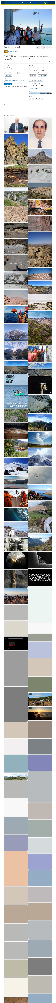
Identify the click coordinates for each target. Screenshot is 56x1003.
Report (50, 61)
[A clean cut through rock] (16, 579)
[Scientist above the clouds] (40, 604)
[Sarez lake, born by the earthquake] (16, 763)
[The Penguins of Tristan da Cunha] (16, 529)
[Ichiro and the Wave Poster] (16, 391)
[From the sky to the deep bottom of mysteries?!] (16, 351)
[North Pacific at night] (40, 385)
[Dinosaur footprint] (16, 932)
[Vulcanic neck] (16, 776)
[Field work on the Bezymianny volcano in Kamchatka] (16, 466)
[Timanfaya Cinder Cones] (40, 828)
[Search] (3, 2)
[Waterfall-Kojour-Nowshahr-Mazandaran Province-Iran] (40, 786)
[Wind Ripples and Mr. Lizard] (16, 868)
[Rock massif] (16, 149)
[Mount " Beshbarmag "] (40, 156)
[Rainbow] (40, 862)
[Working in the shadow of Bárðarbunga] (16, 367)
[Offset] (16, 730)
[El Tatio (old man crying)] (40, 650)
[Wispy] (40, 207)
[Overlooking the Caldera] (40, 492)
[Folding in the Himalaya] (40, 894)
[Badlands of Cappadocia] (40, 191)
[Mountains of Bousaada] (40, 667)
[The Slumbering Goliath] (16, 486)
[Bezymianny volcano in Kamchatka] (40, 457)
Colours (35, 2)
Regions (24, 2)
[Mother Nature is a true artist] (40, 746)
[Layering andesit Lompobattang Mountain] (16, 807)
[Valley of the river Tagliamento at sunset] (16, 628)
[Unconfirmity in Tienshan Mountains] (40, 811)
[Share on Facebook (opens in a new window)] (30, 99)
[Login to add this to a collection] (50, 47)
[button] (53, 2)
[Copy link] (42, 99)
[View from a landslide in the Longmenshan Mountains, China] (40, 628)
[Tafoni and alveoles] (40, 984)
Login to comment (47, 110)
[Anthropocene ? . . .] (40, 475)
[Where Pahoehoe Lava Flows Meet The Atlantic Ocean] (40, 302)
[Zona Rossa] (16, 704)
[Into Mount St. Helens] (40, 422)
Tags (31, 2)
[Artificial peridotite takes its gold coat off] (16, 560)
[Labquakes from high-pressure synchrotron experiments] (16, 544)
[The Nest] (40, 911)
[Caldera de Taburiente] (40, 542)
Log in (50, 2)
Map (28, 2)
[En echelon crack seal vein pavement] (16, 246)
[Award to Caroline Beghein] (40, 966)
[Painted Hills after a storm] (16, 843)
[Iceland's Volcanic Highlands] (40, 287)
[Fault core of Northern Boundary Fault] (40, 249)
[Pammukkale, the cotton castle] (40, 174)
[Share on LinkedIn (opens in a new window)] (33, 99)
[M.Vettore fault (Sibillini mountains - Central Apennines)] (40, 404)
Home (5, 7)
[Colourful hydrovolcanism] (16, 825)
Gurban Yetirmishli (16, 7)
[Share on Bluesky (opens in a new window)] (36, 99)
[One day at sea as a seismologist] (16, 498)
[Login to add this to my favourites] (47, 47)
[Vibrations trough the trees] (16, 448)
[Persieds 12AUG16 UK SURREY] (16, 668)
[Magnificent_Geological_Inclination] (16, 896)
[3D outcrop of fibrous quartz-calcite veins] (16, 230)
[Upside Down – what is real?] (16, 333)
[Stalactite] (40, 729)
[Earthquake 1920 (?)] (16, 280)
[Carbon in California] (40, 763)
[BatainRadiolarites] (40, 274)
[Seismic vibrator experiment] (40, 684)
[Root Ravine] (16, 914)
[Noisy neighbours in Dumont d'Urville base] (16, 596)
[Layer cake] (40, 845)
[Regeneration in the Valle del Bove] (16, 480)
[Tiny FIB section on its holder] (40, 560)
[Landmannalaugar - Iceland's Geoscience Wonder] (40, 328)
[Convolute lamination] (16, 789)
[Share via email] (39, 99)
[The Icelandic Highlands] (40, 369)
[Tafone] (16, 987)
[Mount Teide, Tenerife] (16, 297)
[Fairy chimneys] (16, 197)
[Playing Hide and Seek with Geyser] (40, 439)
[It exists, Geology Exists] (16, 176)
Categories (18, 2)
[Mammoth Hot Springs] (40, 878)
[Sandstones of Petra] (40, 223)
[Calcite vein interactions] (16, 263)
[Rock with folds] (16, 969)
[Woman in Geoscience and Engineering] (16, 746)
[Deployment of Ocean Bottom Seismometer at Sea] (16, 314)
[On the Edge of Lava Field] (16, 431)
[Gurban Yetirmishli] (16, 125)
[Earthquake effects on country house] (40, 509)
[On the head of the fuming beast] (16, 612)
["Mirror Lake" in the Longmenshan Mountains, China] (40, 637)
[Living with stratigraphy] (16, 214)
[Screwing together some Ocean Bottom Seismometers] (40, 354)
